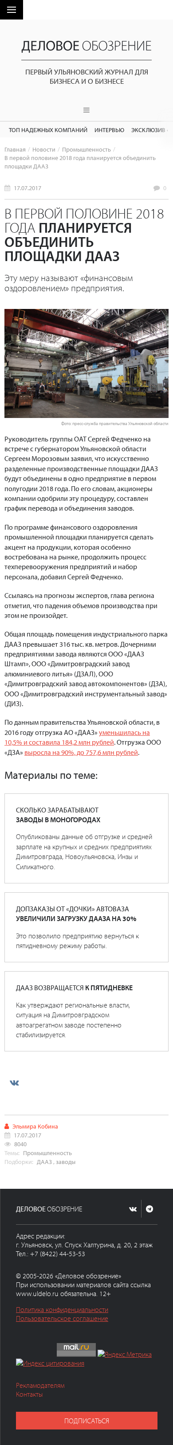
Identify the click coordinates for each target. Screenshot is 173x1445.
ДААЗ (44, 1161)
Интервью (109, 129)
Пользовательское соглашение (62, 1318)
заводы (65, 1161)
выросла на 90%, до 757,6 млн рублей (81, 752)
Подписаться (86, 1420)
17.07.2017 (27, 188)
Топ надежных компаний (48, 129)
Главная (15, 149)
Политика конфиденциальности (62, 1309)
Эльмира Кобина (35, 1126)
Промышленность (86, 149)
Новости (43, 149)
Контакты (29, 1394)
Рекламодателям (40, 1385)
